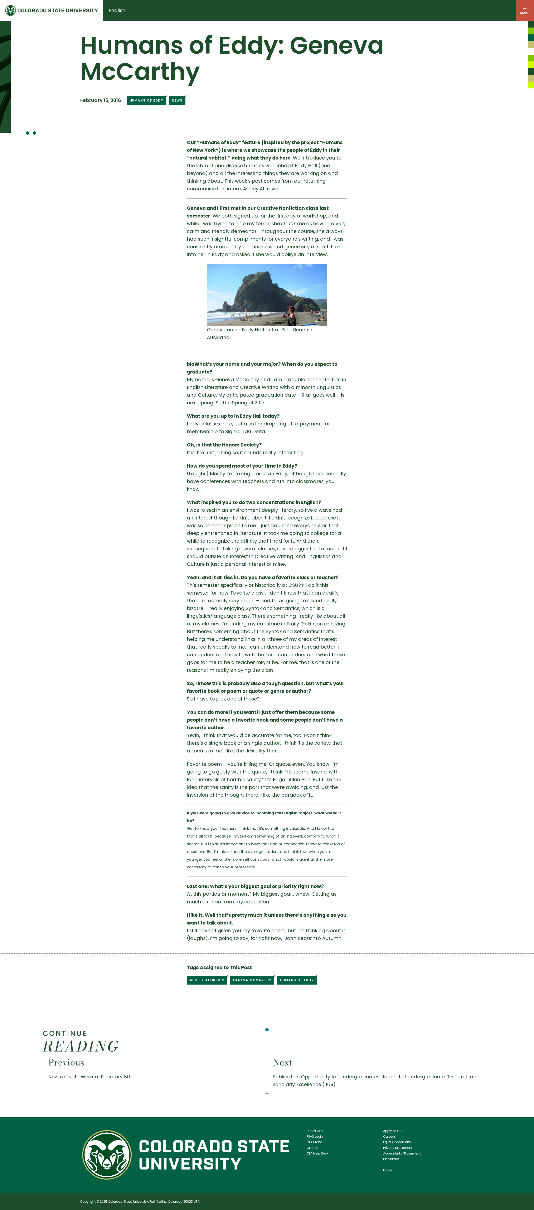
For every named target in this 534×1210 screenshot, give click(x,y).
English (117, 10)
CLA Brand (314, 1142)
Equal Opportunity (397, 1142)
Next (282, 1062)
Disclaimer (391, 1159)
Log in (387, 1170)
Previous (66, 1062)
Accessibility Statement (402, 1153)
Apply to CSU (393, 1131)
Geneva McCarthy (252, 980)
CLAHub (313, 1148)
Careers (389, 1136)
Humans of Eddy (147, 100)
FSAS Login (315, 1136)
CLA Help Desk (317, 1153)
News (177, 100)
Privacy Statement (398, 1148)
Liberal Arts (315, 1131)
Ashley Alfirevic (207, 980)
